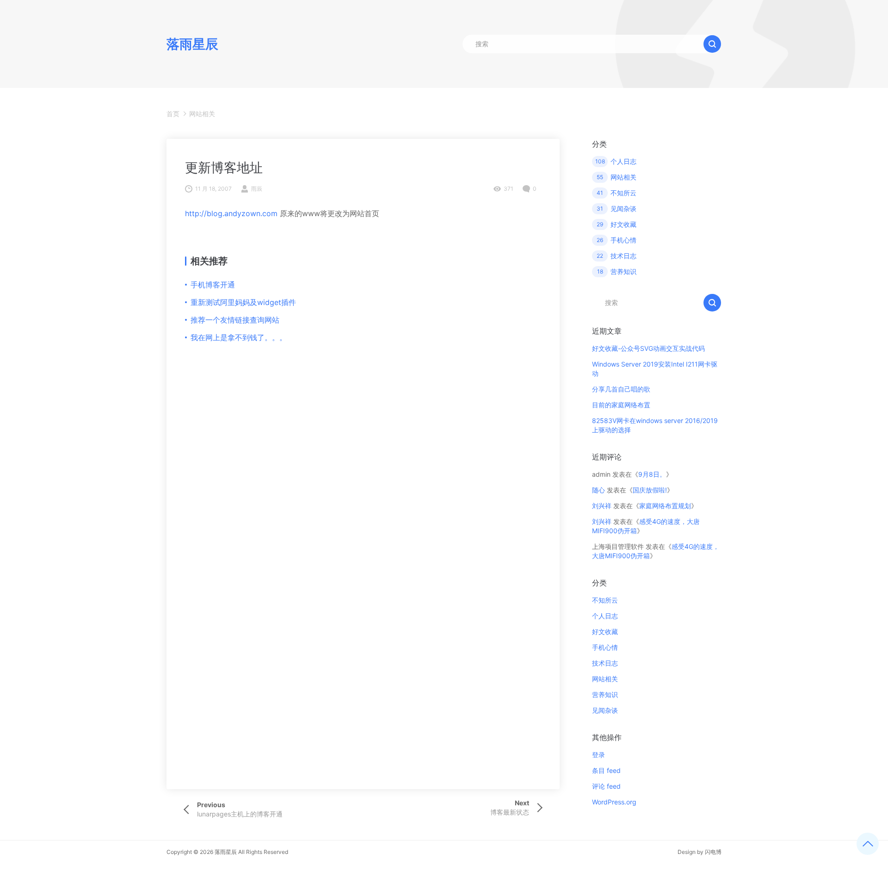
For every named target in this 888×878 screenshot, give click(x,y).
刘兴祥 (601, 506)
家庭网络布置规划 (665, 506)
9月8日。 (652, 474)
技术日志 (605, 663)
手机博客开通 (213, 284)
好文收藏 (605, 631)
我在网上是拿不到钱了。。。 (239, 337)
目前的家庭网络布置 (621, 405)
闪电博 (713, 851)
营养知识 (605, 694)
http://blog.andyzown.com (231, 213)
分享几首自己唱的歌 (621, 389)
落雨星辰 (226, 851)
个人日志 (605, 616)
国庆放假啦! (650, 490)
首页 (172, 114)
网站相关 (202, 114)
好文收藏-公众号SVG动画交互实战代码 (648, 348)
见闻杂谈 (605, 710)
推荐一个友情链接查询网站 (235, 319)
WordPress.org (614, 802)
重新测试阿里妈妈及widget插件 (243, 302)
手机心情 (605, 647)
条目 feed (606, 770)
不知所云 (605, 600)
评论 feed (606, 786)
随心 (598, 490)
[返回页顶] (868, 844)
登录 (598, 755)
